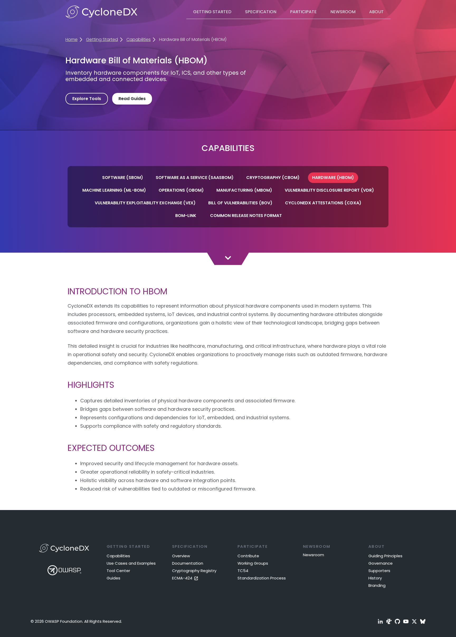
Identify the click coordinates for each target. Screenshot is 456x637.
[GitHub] (397, 621)
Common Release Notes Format (246, 216)
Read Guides (132, 99)
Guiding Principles (385, 556)
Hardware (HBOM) (333, 177)
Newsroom (342, 12)
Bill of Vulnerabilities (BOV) (240, 203)
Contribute (248, 556)
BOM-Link (185, 216)
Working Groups (253, 563)
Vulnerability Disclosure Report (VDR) (329, 190)
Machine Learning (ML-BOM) (114, 190)
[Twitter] (414, 621)
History (375, 578)
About (376, 12)
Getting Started (212, 12)
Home (71, 39)
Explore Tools (86, 99)
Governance (380, 563)
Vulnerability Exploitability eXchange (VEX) (145, 203)
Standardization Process (262, 578)
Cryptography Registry (194, 570)
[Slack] (389, 621)
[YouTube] (405, 621)
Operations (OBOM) (181, 190)
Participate (303, 12)
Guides (113, 578)
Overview (181, 556)
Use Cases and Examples (131, 563)
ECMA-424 (182, 578)
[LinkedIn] (380, 621)
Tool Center (118, 570)
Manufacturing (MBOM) (244, 190)
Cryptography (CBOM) (273, 177)
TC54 (243, 570)
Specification (260, 12)
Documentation (187, 563)
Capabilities (138, 39)
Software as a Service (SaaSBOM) (195, 177)
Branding (377, 585)
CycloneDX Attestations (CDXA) (323, 203)
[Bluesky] (422, 621)
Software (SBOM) (122, 177)
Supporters (379, 570)
